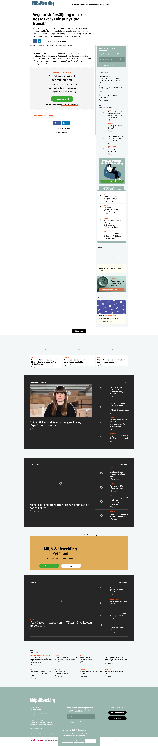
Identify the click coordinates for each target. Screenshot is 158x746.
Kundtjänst (58, 740)
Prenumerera (75, 4)
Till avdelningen (123, 382)
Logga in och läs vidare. (69, 104)
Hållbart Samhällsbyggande (96, 4)
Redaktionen (33, 733)
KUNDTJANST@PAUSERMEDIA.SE (45, 722)
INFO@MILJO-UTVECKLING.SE (45, 724)
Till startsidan (79, 331)
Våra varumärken (49, 740)
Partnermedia (42, 733)
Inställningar (67, 741)
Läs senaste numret (117, 713)
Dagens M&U (84, 4)
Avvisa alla (78, 741)
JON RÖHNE (33, 716)
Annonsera (50, 733)
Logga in (71, 566)
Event (107, 4)
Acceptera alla (90, 741)
